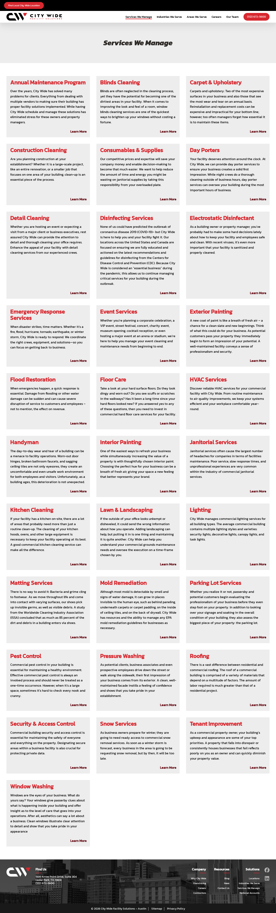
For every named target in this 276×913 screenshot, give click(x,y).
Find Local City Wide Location (24, 5)
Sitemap (156, 909)
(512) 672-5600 (256, 17)
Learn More (78, 131)
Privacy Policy (176, 909)
